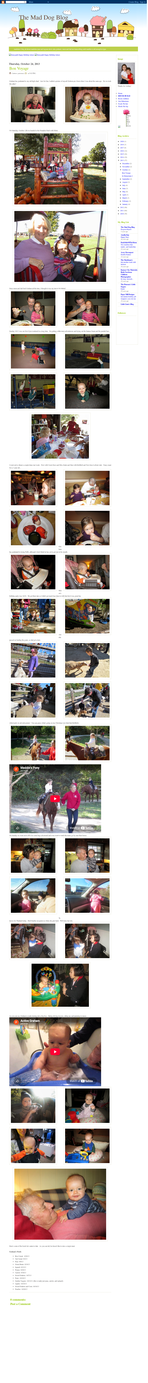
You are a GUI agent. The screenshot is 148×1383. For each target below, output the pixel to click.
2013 (122, 160)
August (124, 182)
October (125, 170)
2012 (122, 207)
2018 (122, 144)
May (123, 191)
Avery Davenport (127, 252)
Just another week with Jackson (128, 263)
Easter (123, 289)
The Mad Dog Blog (43, 17)
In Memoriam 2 (127, 176)
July (123, 185)
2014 (122, 157)
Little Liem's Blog (127, 304)
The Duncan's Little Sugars (128, 285)
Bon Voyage (19, 68)
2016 (122, 151)
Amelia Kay (125, 235)
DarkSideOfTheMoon (129, 242)
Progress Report (126, 229)
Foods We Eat (123, 104)
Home (120, 93)
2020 (122, 141)
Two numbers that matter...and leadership (128, 246)
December (125, 163)
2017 (122, 147)
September (126, 179)
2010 (122, 213)
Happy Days (125, 237)
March (124, 198)
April (124, 195)
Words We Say (123, 106)
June (123, 188)
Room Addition (123, 98)
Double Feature (126, 254)
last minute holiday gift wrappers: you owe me (128, 298)
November (126, 166)
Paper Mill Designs (128, 294)
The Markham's (127, 260)
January (125, 204)
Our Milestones (123, 101)
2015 (122, 154)
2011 (122, 210)
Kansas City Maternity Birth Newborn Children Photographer (129, 273)
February (125, 201)
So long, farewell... (127, 279)
